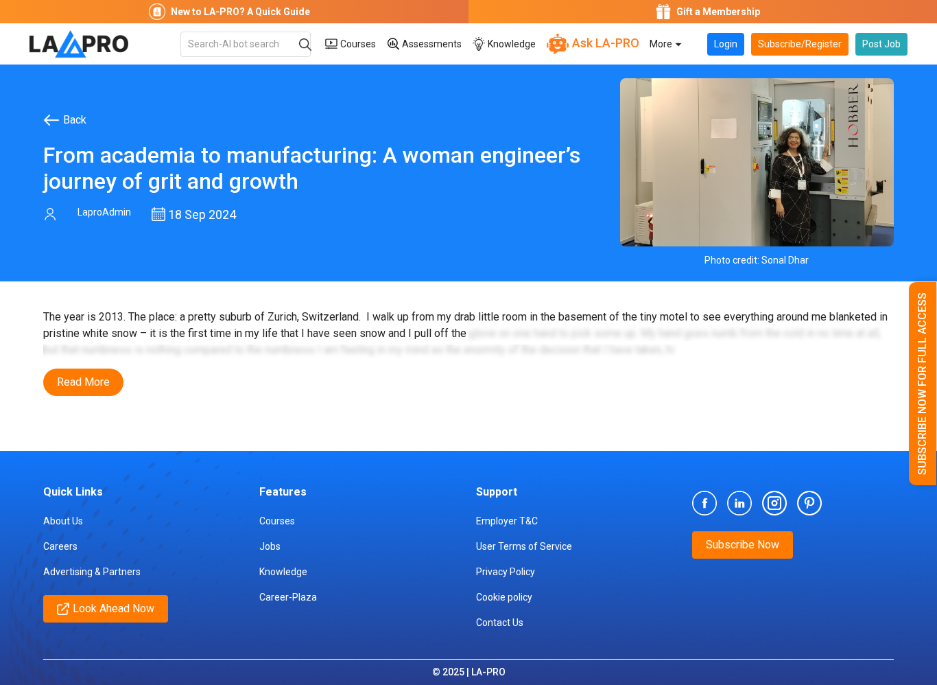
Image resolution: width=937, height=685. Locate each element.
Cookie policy (504, 597)
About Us (63, 520)
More (662, 43)
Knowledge (511, 43)
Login (725, 43)
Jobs (270, 546)
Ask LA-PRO (604, 43)
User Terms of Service (524, 546)
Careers (60, 546)
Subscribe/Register (800, 43)
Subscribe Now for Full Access (922, 383)
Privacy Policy (505, 571)
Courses (357, 43)
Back (74, 119)
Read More (83, 381)
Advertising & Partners (92, 571)
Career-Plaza (288, 597)
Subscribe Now (742, 544)
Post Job (881, 43)
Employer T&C (507, 520)
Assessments (431, 43)
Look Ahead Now (113, 608)
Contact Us (499, 622)
